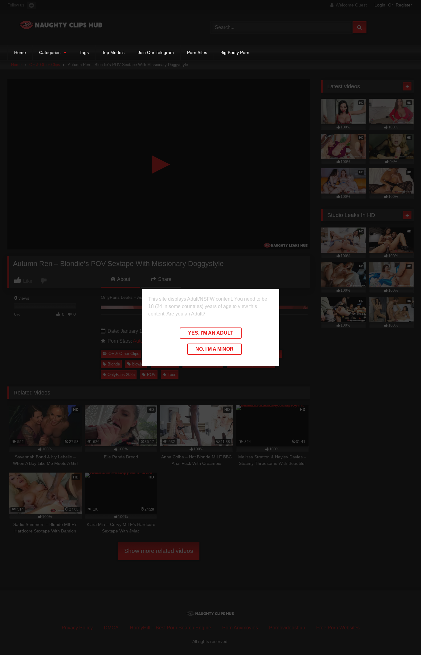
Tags (84, 52)
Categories (49, 52)
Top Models (113, 52)
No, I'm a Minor (214, 349)
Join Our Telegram (156, 52)
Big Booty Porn (234, 52)
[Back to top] (402, 637)
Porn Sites (197, 52)
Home (20, 52)
